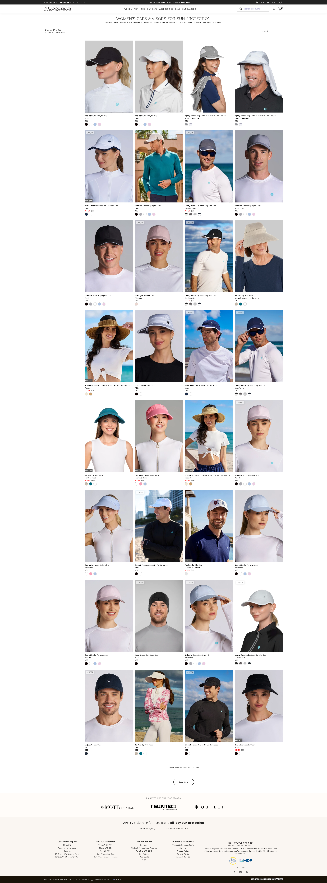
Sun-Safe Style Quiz (148, 828)
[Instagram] (240, 872)
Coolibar (64, 2)
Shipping (67, 845)
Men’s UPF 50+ (105, 848)
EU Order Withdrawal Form (67, 854)
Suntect (74, 2)
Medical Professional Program (144, 848)
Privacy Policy (183, 851)
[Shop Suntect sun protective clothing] (163, 807)
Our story (144, 845)
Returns (67, 851)
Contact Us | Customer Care (67, 857)
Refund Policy (183, 854)
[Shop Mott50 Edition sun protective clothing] (118, 807)
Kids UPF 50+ (106, 851)
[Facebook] (234, 872)
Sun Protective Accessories (106, 857)
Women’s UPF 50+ (106, 845)
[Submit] (240, 9)
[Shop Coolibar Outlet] (209, 807)
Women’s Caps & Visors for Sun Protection (163, 19)
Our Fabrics (144, 854)
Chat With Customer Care (176, 828)
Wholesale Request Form (183, 845)
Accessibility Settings (101, 879)
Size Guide (144, 857)
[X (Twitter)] (247, 872)
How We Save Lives (267, 2)
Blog (144, 860)
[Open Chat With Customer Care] (280, 2)
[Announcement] (169, 2)
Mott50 (83, 2)
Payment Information (67, 848)
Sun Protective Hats (105, 854)
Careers (182, 848)
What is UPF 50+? (144, 851)
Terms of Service (183, 857)
